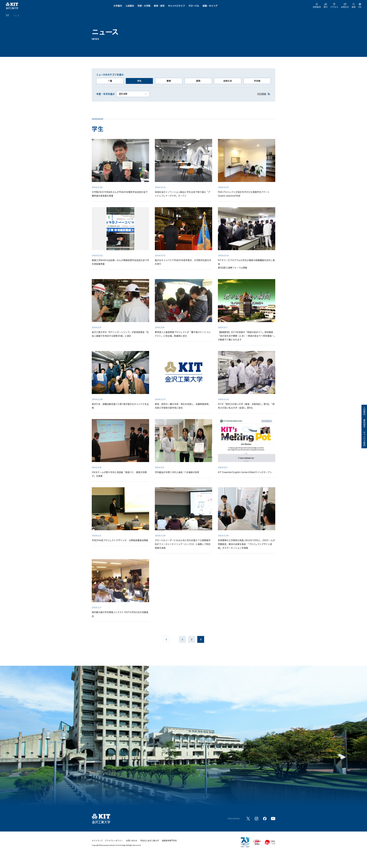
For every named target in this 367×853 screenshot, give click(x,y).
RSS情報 (261, 94)
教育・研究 (159, 6)
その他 (257, 81)
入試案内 (129, 6)
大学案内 (117, 6)
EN (359, 7)
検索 (354, 7)
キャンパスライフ (176, 6)
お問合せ (345, 7)
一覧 (110, 81)
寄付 (326, 7)
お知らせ (227, 81)
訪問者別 (317, 7)
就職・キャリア (210, 6)
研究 (198, 81)
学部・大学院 (143, 6)
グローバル (193, 6)
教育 (169, 81)
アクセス (334, 7)
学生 (139, 81)
